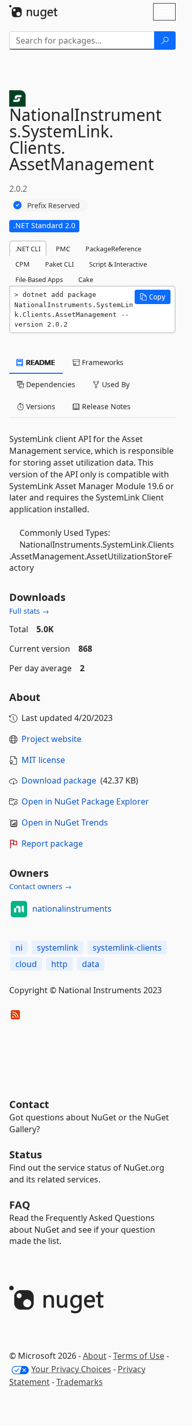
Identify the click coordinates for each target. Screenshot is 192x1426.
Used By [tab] (115, 384)
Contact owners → (40, 886)
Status (25, 1154)
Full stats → (29, 611)
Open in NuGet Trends (65, 822)
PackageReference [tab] (113, 248)
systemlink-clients (127, 947)
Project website (51, 739)
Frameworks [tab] (101, 362)
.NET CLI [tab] (27, 248)
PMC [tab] (63, 248)
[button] (152, 297)
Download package (59, 780)
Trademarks (79, 1382)
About (94, 1355)
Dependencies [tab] (49, 384)
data (90, 964)
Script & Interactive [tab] (118, 264)
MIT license (43, 760)
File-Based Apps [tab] (39, 279)
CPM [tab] (22, 264)
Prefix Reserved (53, 205)
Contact (29, 1104)
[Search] (165, 40)
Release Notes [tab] (105, 406)
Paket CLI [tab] (59, 264)
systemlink (57, 947)
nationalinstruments (72, 908)
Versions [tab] (39, 406)
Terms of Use (138, 1355)
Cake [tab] (85, 279)
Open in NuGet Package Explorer (85, 801)
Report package (52, 843)
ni (19, 947)
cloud (26, 964)
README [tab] (39, 362)
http (59, 964)
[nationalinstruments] (19, 909)
